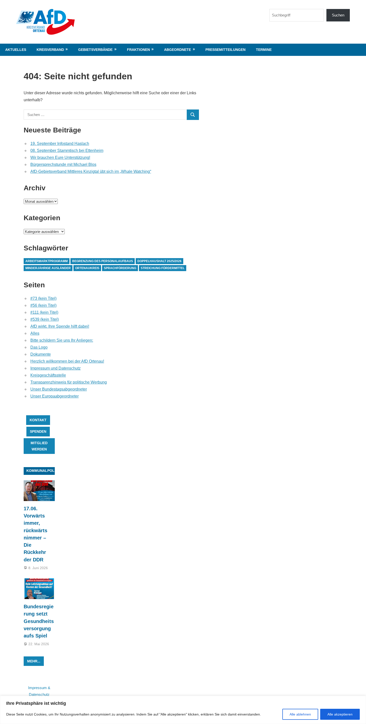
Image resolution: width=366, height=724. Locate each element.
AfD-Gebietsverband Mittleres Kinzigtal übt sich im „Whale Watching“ (90, 171)
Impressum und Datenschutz (55, 368)
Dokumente (40, 354)
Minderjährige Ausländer (48, 268)
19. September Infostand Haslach (59, 143)
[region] (183, 710)
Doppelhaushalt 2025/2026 (159, 261)
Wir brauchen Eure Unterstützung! (60, 157)
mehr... (33, 661)
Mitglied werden (39, 446)
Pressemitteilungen (225, 50)
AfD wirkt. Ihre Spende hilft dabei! (59, 326)
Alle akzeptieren (340, 714)
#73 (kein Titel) (43, 298)
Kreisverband (50, 50)
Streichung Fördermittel (162, 268)
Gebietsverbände (95, 50)
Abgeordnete (177, 50)
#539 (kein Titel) (44, 319)
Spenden (38, 431)
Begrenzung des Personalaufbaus (102, 261)
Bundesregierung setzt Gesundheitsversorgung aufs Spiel (39, 621)
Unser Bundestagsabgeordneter (58, 389)
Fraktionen (138, 50)
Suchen (338, 15)
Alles (34, 333)
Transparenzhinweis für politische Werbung (68, 382)
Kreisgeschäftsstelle (48, 375)
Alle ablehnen (300, 714)
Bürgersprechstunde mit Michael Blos (63, 164)
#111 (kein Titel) (44, 312)
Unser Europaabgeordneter (54, 396)
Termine (264, 50)
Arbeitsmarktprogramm (46, 261)
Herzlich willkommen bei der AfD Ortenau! (67, 361)
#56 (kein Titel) (43, 305)
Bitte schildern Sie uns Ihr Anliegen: (61, 340)
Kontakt (38, 420)
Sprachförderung (120, 268)
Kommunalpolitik (43, 471)
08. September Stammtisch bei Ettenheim (66, 150)
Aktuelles (15, 50)
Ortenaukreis (87, 268)
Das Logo (39, 347)
